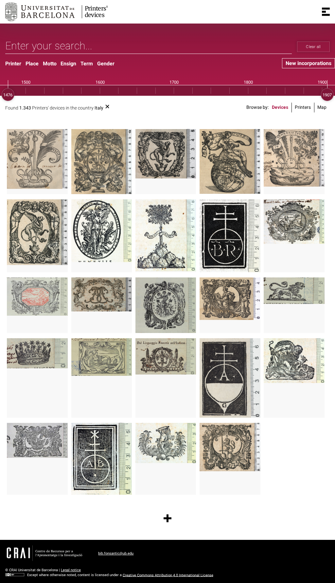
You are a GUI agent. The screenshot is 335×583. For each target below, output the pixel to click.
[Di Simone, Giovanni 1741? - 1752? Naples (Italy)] (165, 443)
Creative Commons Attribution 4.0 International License (168, 575)
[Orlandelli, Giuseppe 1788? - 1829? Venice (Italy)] (165, 356)
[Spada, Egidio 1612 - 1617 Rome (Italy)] (230, 447)
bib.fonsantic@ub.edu (115, 553)
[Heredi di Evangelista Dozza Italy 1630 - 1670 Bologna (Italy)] (165, 305)
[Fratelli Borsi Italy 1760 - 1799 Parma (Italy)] (101, 294)
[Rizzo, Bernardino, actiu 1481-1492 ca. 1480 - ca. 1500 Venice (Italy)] (230, 235)
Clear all (313, 46)
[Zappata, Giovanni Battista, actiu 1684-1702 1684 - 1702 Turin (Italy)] (37, 440)
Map (321, 107)
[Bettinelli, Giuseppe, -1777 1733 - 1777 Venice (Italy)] (294, 221)
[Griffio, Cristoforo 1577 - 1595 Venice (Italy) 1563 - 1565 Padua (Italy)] (294, 360)
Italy (99, 108)
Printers (303, 107)
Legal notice (71, 570)
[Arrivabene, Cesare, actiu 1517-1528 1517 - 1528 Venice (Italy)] (230, 378)
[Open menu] (326, 12)
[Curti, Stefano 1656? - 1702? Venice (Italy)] (230, 298)
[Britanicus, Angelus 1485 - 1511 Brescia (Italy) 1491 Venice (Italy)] (101, 459)
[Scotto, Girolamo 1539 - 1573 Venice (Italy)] (37, 159)
